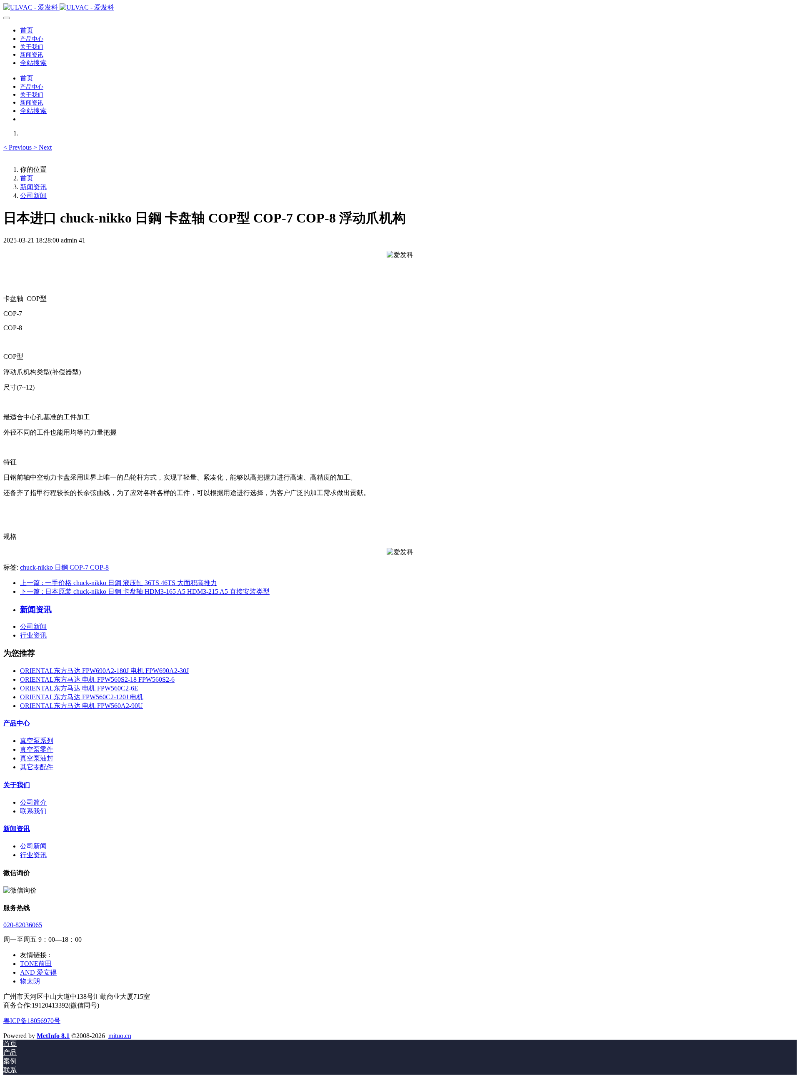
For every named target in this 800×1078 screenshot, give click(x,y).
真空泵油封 (36, 758)
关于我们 (16, 784)
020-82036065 (22, 924)
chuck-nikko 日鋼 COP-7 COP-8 (64, 567)
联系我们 (33, 811)
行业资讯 (33, 635)
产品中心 (16, 723)
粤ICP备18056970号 (31, 1020)
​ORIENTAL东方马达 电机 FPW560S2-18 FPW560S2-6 (97, 679)
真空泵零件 (36, 749)
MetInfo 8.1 (53, 1035)
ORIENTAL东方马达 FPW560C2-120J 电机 (81, 696)
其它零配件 (36, 766)
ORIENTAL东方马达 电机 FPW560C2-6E (79, 688)
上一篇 (118, 582)
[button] (18, 147)
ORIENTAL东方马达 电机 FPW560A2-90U (81, 705)
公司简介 (33, 802)
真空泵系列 (36, 740)
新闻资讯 (33, 186)
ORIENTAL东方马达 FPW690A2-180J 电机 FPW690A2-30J (104, 670)
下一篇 (145, 591)
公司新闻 (33, 195)
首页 (26, 30)
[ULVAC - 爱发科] (400, 7)
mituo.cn (119, 1035)
